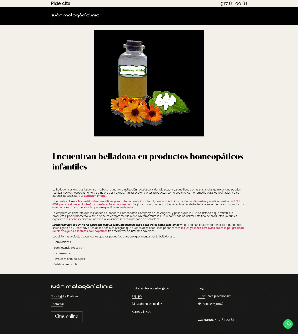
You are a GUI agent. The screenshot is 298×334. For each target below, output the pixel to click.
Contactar (57, 304)
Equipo (137, 296)
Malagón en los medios (147, 304)
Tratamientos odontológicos (150, 288)
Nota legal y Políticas (64, 296)
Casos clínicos (141, 312)
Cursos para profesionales (214, 296)
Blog (200, 288)
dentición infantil (95, 195)
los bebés (72, 219)
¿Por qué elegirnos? (210, 304)
